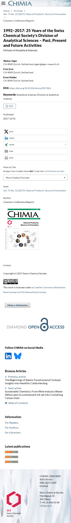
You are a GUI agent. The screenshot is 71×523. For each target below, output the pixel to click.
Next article (14, 388)
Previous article (17, 376)
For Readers (11, 422)
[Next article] (6, 388)
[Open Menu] (3, 3)
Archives (18, 10)
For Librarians (13, 432)
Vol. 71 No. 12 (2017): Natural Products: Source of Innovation (34, 14)
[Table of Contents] (6, 402)
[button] (35, 132)
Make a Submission (17, 305)
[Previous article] (6, 376)
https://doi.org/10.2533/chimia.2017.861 (30, 88)
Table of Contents (18, 402)
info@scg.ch (46, 505)
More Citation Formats (17, 177)
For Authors (12, 427)
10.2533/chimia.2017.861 (54, 171)
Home (6, 10)
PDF (10, 106)
